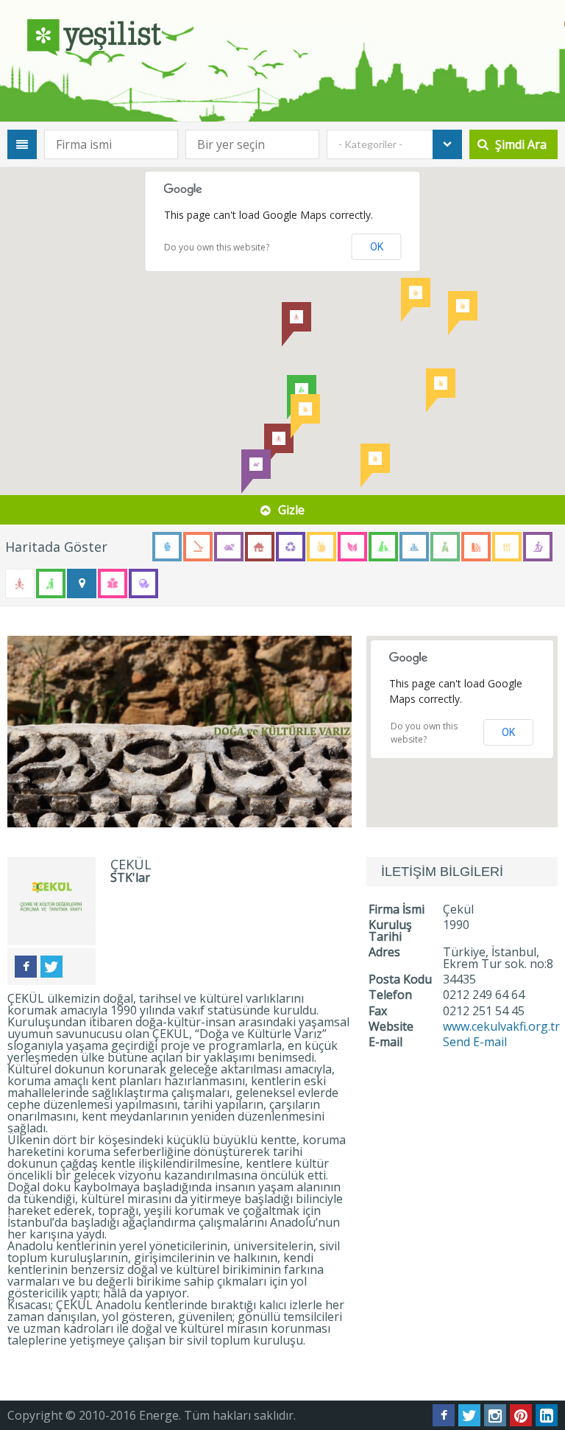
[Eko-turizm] (229, 546)
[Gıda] (321, 546)
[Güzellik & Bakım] (352, 546)
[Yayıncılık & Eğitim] (112, 583)
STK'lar (130, 877)
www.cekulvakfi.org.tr (501, 1026)
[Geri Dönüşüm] (290, 546)
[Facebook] (26, 967)
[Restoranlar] (507, 546)
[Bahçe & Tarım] (198, 546)
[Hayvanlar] (383, 546)
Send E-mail (475, 1042)
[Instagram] (495, 1415)
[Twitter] (51, 967)
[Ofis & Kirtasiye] (476, 546)
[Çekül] (179, 731)
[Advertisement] (465, 1171)
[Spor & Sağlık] (537, 546)
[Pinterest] (521, 1415)
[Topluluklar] (81, 583)
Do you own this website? (216, 247)
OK (376, 247)
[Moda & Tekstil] (445, 546)
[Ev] (259, 546)
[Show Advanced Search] (22, 144)
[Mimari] (414, 546)
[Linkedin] (547, 1415)
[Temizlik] (50, 583)
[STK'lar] (20, 583)
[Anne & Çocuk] (167, 546)
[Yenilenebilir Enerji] (143, 583)
